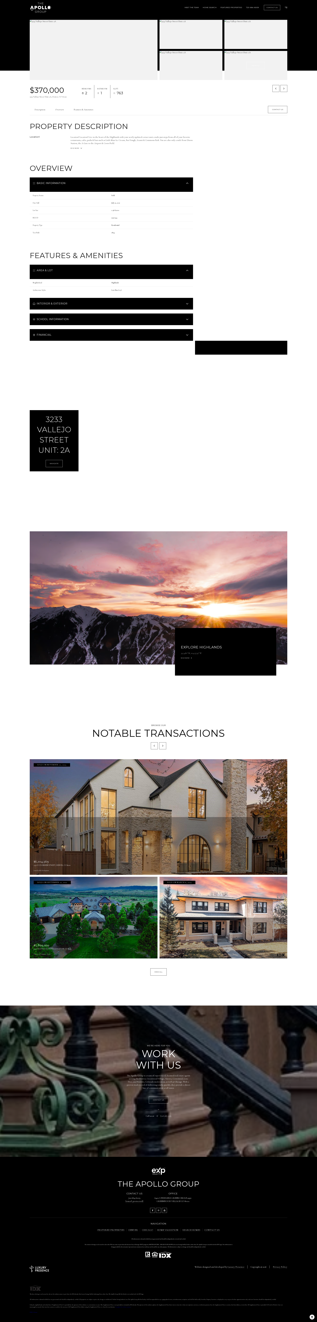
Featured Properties (231, 7)
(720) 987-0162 (165, 1116)
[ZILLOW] (164, 1210)
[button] (277, 109)
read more (185, 658)
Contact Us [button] (272, 7)
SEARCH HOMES (191, 1230)
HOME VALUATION (167, 1230)
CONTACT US (212, 1230)
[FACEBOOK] (152, 1210)
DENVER (133, 1230)
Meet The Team (192, 7)
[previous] (154, 745)
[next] (162, 745)
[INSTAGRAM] (158, 1210)
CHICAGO (147, 1230)
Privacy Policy (280, 1266)
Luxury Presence (236, 1266)
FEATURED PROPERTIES (110, 1230)
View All (255, 65)
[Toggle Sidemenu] (284, 7)
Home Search (210, 7)
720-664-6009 (252, 7)
